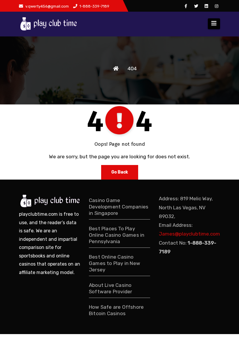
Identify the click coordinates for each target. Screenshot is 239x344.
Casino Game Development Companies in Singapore (118, 206)
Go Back (119, 172)
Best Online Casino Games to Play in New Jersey (114, 263)
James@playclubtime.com (189, 234)
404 (132, 68)
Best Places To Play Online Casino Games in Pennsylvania (116, 235)
